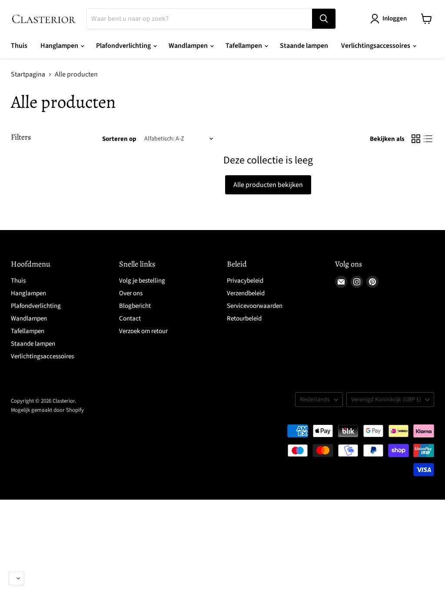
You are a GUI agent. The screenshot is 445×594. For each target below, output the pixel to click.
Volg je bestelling (142, 280)
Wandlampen (189, 45)
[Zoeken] (323, 19)
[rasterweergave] (416, 139)
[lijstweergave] (428, 139)
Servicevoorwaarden (254, 305)
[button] (16, 578)
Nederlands (315, 399)
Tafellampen (244, 45)
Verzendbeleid (246, 293)
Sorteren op (119, 139)
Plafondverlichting (124, 45)
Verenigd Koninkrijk (386, 399)
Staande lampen (304, 45)
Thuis (19, 45)
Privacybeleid (245, 280)
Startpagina (28, 74)
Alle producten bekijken (268, 185)
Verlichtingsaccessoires (376, 45)
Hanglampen (60, 45)
